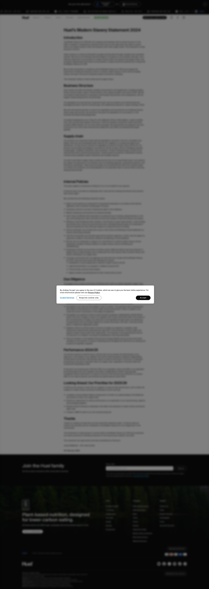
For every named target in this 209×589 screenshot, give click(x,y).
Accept (143, 297)
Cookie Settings (67, 297)
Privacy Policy (94, 292)
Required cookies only (89, 297)
